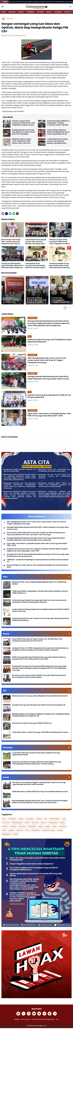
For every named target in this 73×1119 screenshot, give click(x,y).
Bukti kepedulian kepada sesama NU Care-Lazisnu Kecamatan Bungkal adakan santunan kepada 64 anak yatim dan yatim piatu (39, 802)
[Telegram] (10, 213)
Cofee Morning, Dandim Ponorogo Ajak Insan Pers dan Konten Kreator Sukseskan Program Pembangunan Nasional (39, 601)
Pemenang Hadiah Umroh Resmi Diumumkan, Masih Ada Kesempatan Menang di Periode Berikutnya (60, 266)
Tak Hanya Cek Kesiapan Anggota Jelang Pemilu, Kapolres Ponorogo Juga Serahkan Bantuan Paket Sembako (39, 784)
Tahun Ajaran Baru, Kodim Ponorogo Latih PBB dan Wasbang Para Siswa (40, 732)
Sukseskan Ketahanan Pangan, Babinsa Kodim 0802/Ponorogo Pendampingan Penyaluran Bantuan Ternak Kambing (36, 763)
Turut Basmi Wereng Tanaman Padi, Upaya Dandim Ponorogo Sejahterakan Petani (36, 754)
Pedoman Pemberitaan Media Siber (43, 1019)
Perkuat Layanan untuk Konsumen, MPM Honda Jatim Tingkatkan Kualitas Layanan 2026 (23, 123)
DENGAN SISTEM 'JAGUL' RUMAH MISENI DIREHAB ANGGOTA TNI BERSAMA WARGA (39, 583)
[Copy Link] (17, 213)
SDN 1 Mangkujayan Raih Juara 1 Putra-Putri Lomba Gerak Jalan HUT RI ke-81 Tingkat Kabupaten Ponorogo (47, 360)
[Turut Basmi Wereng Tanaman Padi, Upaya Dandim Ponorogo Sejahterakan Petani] (7, 756)
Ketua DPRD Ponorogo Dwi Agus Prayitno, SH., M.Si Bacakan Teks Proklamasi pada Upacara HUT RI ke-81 (37, 640)
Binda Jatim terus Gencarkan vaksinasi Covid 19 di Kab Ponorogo (11, 300)
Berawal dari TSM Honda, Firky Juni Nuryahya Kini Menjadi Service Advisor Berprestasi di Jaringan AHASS (11, 242)
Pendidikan (30, 12)
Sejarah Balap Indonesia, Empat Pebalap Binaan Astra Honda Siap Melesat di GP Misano (58, 132)
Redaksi (16, 1019)
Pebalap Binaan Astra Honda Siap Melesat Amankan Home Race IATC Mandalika (23, 132)
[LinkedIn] (50, 1013)
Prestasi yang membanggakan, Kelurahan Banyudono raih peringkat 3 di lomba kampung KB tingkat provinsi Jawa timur (61, 300)
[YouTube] (34, 1013)
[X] (6, 213)
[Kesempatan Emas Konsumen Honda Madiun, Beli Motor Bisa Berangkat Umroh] (36, 253)
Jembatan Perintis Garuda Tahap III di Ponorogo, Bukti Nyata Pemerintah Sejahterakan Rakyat (40, 619)
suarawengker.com (40, 1026)
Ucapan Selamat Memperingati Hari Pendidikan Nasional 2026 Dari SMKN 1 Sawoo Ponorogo (41, 610)
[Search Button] (70, 7)
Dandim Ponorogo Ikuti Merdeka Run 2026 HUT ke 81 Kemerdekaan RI (49, 396)
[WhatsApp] (13, 213)
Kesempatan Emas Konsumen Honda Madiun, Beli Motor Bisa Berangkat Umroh (35, 266)
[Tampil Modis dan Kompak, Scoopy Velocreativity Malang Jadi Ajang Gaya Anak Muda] (42, 142)
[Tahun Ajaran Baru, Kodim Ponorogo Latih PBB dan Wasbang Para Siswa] (7, 735)
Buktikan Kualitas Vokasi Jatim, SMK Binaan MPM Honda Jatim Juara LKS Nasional (21, 141)
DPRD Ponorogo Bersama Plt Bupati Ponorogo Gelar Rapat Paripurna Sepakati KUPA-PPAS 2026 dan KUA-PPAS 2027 (39, 658)
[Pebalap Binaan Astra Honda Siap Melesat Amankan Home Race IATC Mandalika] (7, 133)
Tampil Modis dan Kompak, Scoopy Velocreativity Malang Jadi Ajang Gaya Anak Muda (57, 141)
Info (57, 1019)
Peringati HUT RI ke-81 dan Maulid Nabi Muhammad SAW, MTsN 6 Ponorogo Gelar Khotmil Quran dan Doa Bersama (38, 555)
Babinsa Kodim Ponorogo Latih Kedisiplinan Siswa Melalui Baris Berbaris (50, 340)
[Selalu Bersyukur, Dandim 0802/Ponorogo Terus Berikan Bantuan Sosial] (7, 794)
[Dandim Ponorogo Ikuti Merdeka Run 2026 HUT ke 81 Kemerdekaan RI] (13, 399)
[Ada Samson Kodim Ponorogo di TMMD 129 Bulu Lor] (7, 726)
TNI (30, 336)
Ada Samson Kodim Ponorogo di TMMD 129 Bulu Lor (32, 723)
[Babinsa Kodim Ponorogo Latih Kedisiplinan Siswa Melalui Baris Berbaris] (13, 343)
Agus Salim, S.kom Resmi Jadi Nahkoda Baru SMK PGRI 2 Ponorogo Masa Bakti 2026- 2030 (49, 414)
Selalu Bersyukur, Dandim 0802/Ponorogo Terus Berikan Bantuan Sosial (40, 792)
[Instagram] (29, 1013)
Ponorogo (11, 12)
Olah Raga (58, 12)
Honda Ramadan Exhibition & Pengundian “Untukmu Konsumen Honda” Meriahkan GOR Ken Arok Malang (58, 123)
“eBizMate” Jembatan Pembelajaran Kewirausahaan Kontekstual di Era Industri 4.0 (38, 561)
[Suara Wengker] (36, 6)
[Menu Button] (2, 7)
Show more (36, 431)
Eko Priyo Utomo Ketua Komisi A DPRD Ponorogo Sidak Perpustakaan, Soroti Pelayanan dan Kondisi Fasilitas (39, 676)
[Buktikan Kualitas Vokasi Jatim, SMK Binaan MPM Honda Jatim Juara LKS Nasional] (7, 142)
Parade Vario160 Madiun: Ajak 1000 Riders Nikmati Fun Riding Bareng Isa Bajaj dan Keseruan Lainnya (12, 266)
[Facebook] (2, 213)
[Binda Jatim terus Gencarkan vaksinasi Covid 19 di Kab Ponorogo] (12, 290)
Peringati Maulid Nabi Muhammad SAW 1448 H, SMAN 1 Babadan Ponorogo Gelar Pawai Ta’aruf (48, 377)
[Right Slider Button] (71, 12)
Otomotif (67, 12)
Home (3, 12)
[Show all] (69, 577)
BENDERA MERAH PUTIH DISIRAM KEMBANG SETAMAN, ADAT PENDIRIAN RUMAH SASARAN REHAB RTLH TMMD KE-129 (41, 715)
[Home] (3, 18)
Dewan (49, 12)
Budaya (21, 12)
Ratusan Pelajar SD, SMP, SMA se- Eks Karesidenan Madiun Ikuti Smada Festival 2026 (37, 566)
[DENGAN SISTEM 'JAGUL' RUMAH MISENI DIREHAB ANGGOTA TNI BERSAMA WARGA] (7, 585)
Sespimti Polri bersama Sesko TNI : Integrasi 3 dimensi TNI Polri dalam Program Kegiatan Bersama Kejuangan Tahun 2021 (37, 550)
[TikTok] (44, 1013)
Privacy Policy (25, 1019)
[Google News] (39, 1013)
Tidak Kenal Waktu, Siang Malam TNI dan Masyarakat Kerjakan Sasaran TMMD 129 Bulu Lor (40, 592)
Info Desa (40, 12)
